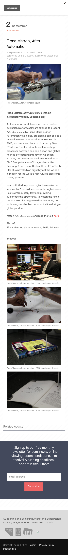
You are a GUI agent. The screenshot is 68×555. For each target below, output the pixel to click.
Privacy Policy (46, 545)
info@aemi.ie (9, 548)
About (33, 545)
